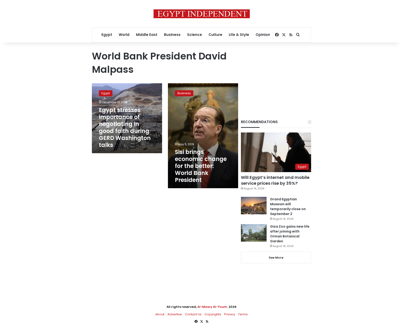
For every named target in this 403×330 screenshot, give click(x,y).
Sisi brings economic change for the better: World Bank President (201, 166)
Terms (243, 314)
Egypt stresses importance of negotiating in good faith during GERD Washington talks (125, 127)
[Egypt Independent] (201, 13)
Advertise (174, 314)
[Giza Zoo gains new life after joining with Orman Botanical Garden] (254, 233)
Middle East (146, 34)
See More (276, 257)
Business (172, 34)
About (159, 314)
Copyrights (213, 314)
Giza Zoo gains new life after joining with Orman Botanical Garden (289, 233)
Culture (215, 34)
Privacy (229, 314)
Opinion (263, 34)
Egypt (106, 34)
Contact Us (193, 314)
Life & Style (239, 34)
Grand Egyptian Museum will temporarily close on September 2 (288, 206)
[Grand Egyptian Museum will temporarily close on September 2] (254, 205)
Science (194, 34)
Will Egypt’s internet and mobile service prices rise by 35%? (275, 180)
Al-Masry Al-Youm (212, 307)
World (124, 34)
